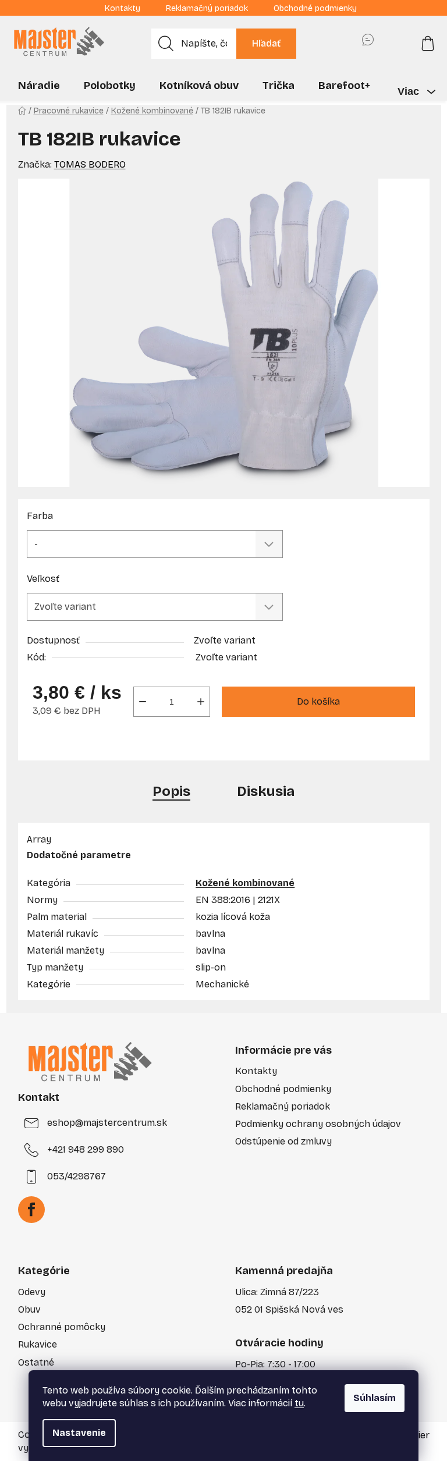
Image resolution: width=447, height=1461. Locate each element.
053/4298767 (76, 1176)
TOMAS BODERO (90, 164)
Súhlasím (374, 1397)
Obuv (29, 1309)
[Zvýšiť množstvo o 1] (201, 701)
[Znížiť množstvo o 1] (142, 701)
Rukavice (37, 1344)
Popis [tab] (171, 791)
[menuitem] (39, 85)
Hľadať (266, 43)
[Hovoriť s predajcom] (368, 43)
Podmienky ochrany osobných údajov (318, 1123)
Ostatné (36, 1362)
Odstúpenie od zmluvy (283, 1141)
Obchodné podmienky (315, 8)
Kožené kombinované (245, 882)
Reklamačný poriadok (207, 8)
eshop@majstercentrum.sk (107, 1122)
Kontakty (122, 8)
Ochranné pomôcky (61, 1326)
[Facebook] (31, 1209)
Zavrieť (109, 745)
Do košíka (318, 701)
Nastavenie (79, 1432)
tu (299, 1403)
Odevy (31, 1292)
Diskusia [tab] (266, 791)
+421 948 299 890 (85, 1149)
